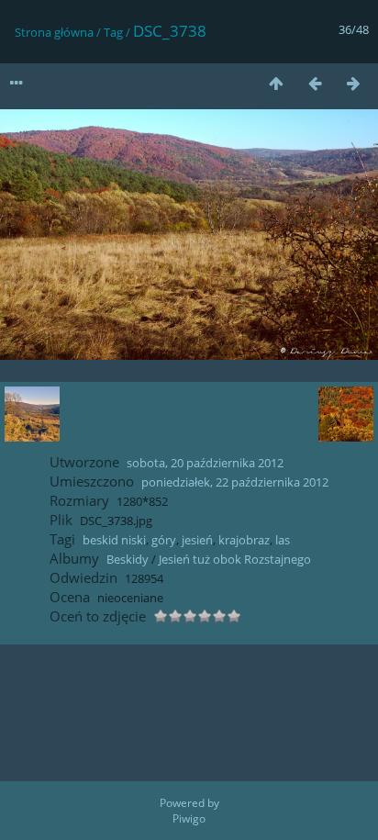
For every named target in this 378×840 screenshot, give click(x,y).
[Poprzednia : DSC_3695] (314, 83)
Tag (113, 32)
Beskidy (127, 559)
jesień (197, 540)
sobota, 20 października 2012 (205, 462)
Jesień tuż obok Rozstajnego (235, 559)
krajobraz (244, 540)
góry (163, 540)
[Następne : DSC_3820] (353, 83)
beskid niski (114, 540)
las (282, 540)
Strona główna (54, 32)
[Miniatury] (276, 83)
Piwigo (189, 818)
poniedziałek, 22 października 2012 (234, 482)
